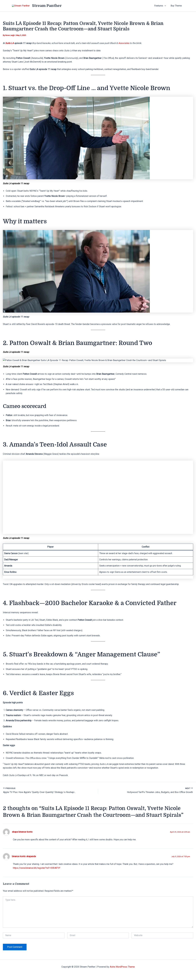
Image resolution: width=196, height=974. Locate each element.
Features (158, 5)
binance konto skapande (24, 856)
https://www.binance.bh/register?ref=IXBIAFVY (36, 868)
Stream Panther (47, 6)
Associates (124, 43)
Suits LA (9, 43)
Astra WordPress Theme (122, 966)
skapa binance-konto (22, 832)
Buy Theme (176, 5)
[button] (164, 5)
